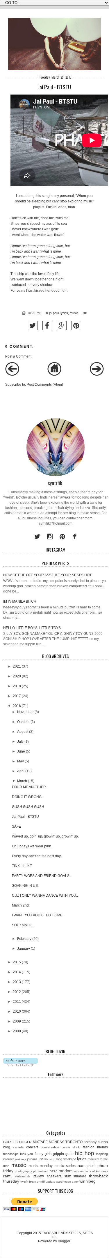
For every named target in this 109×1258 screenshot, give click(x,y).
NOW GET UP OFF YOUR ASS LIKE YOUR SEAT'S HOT (47, 575)
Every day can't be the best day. (36, 856)
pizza (53, 1171)
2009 (17, 1021)
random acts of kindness (91, 1171)
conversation (50, 1147)
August (22, 732)
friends (102, 1147)
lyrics (64, 313)
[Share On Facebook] (47, 325)
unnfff (41, 1181)
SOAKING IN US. (25, 886)
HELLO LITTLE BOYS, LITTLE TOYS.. (32, 628)
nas (81, 1165)
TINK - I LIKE (22, 866)
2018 (17, 686)
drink (76, 1147)
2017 (17, 696)
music (74, 313)
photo (91, 1166)
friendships (11, 1154)
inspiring (102, 1154)
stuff (67, 1176)
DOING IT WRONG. (27, 797)
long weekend (66, 1159)
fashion (88, 1147)
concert (32, 1147)
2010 (17, 1011)
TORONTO (74, 1142)
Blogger (64, 1241)
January (23, 949)
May (20, 761)
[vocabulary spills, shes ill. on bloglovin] (20, 1065)
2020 (17, 676)
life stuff (49, 1159)
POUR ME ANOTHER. (29, 787)
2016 (17, 706)
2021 (17, 666)
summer (79, 1176)
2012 (17, 992)
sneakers (54, 1176)
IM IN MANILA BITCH (19, 601)
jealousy (20, 1159)
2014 (17, 972)
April (20, 771)
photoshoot (41, 1171)
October (23, 722)
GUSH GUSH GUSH (28, 807)
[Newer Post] (12, 375)
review (38, 1176)
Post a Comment (18, 356)
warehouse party (67, 1181)
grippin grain (63, 1154)
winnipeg (87, 1181)
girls (48, 1154)
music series (65, 1166)
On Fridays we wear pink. (32, 846)
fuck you (26, 1154)
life (41, 1159)
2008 (17, 1031)
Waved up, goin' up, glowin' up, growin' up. (45, 836)
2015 (17, 962)
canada (18, 1147)
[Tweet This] (32, 325)
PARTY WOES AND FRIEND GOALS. (41, 876)
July (20, 741)
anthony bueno (96, 1142)
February (24, 939)
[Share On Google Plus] (61, 325)
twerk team (28, 1181)
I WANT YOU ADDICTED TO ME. (37, 915)
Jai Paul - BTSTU (25, 817)
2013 (17, 982)
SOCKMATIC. (22, 925)
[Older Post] (97, 375)
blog (6, 1147)
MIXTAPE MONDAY (48, 1142)
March (22, 781)
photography (23, 1171)
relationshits (22, 1176)
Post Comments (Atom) (45, 385)
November (25, 712)
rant (6, 1176)
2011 (17, 1002)
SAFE (16, 826)
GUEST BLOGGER (17, 1142)
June (21, 751)
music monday (41, 1166)
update (50, 1181)
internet (8, 1159)
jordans (32, 1159)
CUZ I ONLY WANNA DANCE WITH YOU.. (45, 895)
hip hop (84, 1153)
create (66, 1147)
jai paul (54, 313)
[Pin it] (76, 325)
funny (39, 1154)
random (65, 1170)
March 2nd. (21, 905)
